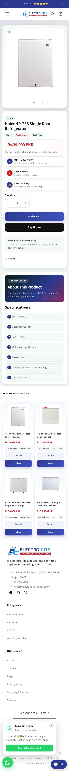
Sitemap (11, 700)
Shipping (26, 151)
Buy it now (34, 227)
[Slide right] (42, 102)
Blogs (10, 676)
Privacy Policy (14, 684)
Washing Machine (17, 638)
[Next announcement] (62, 4)
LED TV (11, 630)
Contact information (36, 763)
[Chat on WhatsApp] (7, 762)
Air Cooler (13, 622)
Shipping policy (53, 758)
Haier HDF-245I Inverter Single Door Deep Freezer (18, 504)
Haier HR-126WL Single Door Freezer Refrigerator (17, 435)
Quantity (10, 195)
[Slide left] (27, 102)
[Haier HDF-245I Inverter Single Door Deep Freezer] (18, 485)
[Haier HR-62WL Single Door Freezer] (50, 416)
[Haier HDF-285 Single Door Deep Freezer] (50, 485)
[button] (7, 14)
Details (18, 455)
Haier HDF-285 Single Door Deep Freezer (49, 504)
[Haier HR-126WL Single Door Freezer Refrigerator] (18, 416)
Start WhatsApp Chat (29, 748)
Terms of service (35, 758)
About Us (12, 660)
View (18, 463)
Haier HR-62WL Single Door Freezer (49, 435)
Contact (11, 668)
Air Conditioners (16, 614)
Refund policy (18, 758)
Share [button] (11, 258)
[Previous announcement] (6, 4)
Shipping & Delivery (18, 692)
